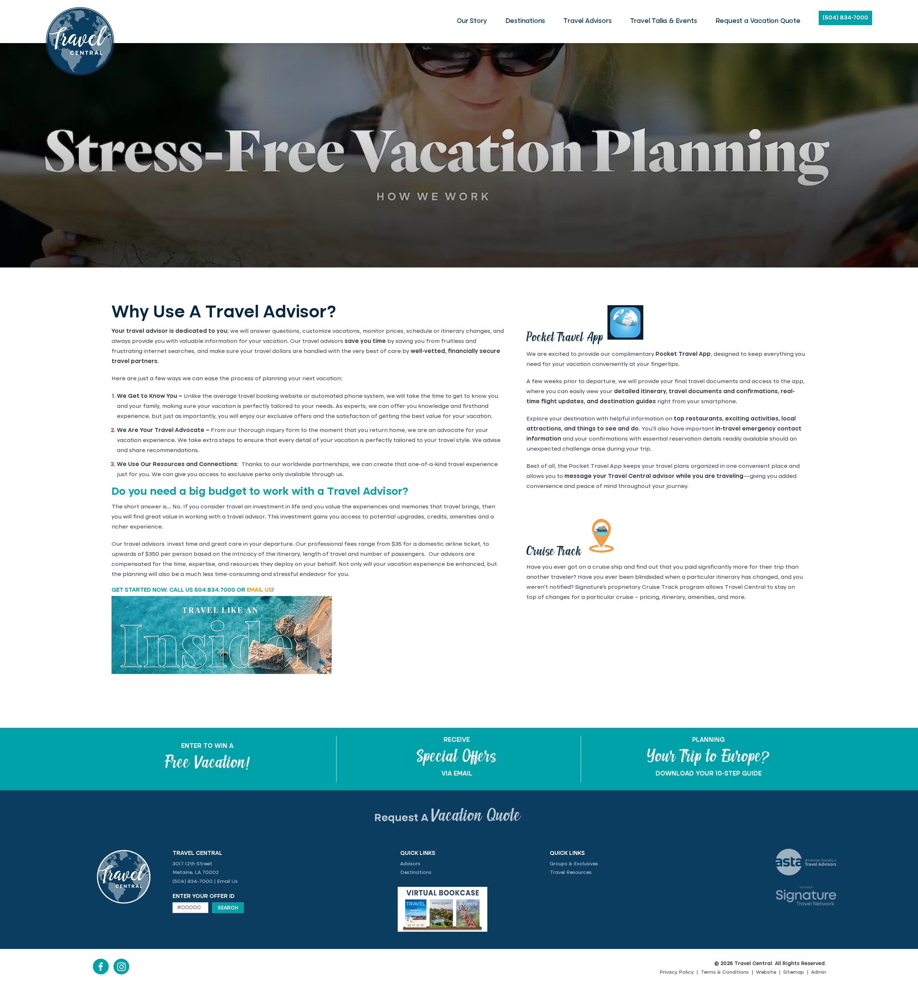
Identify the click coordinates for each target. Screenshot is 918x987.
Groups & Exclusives (574, 863)
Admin (818, 972)
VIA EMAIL (456, 773)
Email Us (227, 881)
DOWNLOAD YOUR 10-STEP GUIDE (709, 773)
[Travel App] (625, 339)
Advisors (410, 863)
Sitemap (793, 972)
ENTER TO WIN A (207, 746)
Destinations (415, 872)
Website (766, 972)
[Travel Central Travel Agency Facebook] (101, 973)
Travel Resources (571, 872)
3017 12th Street (192, 863)
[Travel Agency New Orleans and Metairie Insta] (121, 973)
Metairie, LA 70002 (195, 872)
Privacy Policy (676, 972)
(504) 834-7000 (845, 18)
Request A (447, 818)
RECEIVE (457, 740)
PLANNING (708, 740)
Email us (259, 590)
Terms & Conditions (725, 972)
